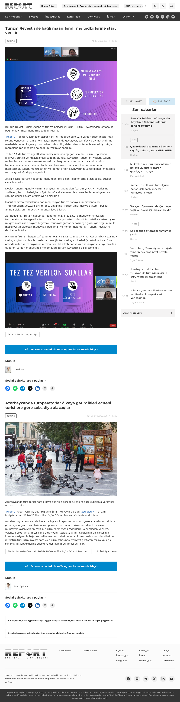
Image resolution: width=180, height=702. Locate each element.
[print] (44, 388)
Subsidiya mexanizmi (110, 551)
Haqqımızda (65, 650)
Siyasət (120, 650)
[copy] (52, 388)
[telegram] (157, 16)
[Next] (143, 6)
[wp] (15, 388)
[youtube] (173, 16)
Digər (126, 16)
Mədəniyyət (145, 660)
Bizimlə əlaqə (90, 650)
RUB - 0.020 (135, 101)
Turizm (11, 41)
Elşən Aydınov (21, 586)
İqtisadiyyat (122, 655)
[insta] (152, 16)
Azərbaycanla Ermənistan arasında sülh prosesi (91, 6)
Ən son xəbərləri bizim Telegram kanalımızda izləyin (64, 349)
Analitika (167, 655)
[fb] (146, 16)
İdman (142, 655)
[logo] (18, 6)
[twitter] (162, 16)
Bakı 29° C (164, 101)
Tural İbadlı (19, 369)
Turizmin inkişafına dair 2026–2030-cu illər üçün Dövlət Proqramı (48, 551)
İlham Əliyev (48, 6)
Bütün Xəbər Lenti (132, 313)
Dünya (165, 650)
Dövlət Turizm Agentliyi (22, 334)
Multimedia (168, 660)
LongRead (121, 660)
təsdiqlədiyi (88, 511)
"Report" (10, 136)
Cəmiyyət (144, 650)
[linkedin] (167, 16)
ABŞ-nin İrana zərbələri (139, 6)
